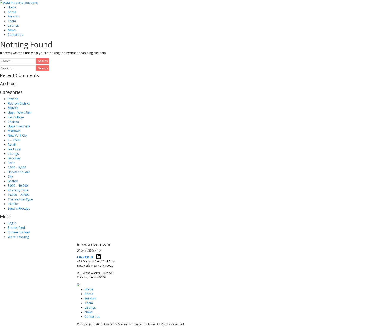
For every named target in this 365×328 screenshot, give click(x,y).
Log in (12, 223)
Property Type (18, 190)
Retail (12, 144)
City (10, 176)
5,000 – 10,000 (18, 185)
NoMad (13, 108)
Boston (13, 181)
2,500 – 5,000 (17, 167)
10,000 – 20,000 (18, 195)
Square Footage (19, 208)
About (12, 12)
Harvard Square (19, 172)
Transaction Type (20, 199)
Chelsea (13, 122)
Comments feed (19, 232)
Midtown (14, 131)
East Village (16, 117)
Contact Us (15, 35)
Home (12, 7)
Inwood (13, 99)
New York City (18, 135)
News (12, 30)
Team (12, 21)
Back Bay (14, 158)
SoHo (11, 163)
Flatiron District (19, 103)
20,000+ (13, 204)
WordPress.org (18, 237)
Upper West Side (19, 112)
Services (13, 16)
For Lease (14, 149)
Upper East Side (19, 126)
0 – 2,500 (14, 140)
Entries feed (16, 228)
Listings (13, 25)
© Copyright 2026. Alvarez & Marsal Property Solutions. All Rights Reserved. (130, 324)
